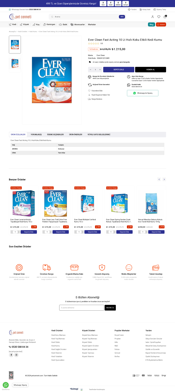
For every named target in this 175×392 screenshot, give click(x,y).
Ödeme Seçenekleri (55, 134)
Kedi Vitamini (57, 353)
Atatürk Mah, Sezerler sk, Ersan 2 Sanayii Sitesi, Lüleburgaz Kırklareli (22, 341)
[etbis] (12, 375)
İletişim (148, 335)
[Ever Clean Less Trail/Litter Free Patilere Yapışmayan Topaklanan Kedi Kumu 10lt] (55, 203)
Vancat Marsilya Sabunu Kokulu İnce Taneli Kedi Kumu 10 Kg (150, 221)
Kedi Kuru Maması (58, 335)
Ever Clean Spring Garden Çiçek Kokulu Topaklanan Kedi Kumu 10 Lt (119, 221)
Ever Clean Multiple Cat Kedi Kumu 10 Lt (85, 221)
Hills (116, 342)
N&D (116, 346)
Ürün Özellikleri (18, 134)
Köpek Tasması (88, 353)
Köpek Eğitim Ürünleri (90, 346)
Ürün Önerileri (75, 134)
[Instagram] (16, 355)
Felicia (117, 349)
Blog (151, 24)
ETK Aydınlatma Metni (154, 360)
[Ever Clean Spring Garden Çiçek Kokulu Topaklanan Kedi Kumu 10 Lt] (119, 203)
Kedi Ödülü (56, 342)
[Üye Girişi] (152, 17)
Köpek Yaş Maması (89, 339)
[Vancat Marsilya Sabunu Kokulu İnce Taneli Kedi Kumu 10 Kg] (151, 203)
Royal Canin (119, 335)
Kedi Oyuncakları (58, 360)
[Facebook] (11, 355)
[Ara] (122, 17)
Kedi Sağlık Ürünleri (59, 349)
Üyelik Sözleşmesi (153, 356)
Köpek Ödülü (87, 342)
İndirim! (162, 24)
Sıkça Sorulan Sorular (154, 339)
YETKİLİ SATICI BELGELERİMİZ (99, 134)
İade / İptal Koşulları (153, 342)
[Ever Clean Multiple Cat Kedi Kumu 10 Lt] (87, 203)
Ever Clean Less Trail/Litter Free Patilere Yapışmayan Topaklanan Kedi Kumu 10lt (55, 221)
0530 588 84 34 (20, 347)
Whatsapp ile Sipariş (144, 93)
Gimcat (117, 353)
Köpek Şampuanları (89, 349)
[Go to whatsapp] (6, 385)
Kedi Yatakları (57, 356)
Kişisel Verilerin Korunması (156, 353)
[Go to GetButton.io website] (6, 389)
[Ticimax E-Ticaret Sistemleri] (74, 389)
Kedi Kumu (56, 346)
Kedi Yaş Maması (58, 339)
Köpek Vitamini (88, 356)
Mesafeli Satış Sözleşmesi (156, 346)
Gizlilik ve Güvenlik (153, 349)
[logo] (18, 332)
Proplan (118, 339)
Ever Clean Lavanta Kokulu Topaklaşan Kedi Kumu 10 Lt (21, 221)
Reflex (117, 356)
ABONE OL (110, 308)
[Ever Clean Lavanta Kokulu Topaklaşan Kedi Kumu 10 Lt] (23, 203)
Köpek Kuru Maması (90, 335)
